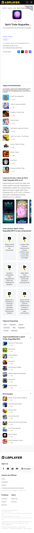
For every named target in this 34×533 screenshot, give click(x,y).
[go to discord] (17, 469)
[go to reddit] (12, 469)
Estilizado (7, 328)
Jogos (10, 8)
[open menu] (31, 2)
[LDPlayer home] (10, 2)
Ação (14, 8)
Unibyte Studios (7, 36)
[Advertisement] (17, 68)
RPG (5, 324)
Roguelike (13, 324)
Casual (21, 324)
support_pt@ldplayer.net (7, 524)
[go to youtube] (8, 469)
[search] (27, 2)
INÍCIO (5, 8)
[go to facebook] (3, 469)
